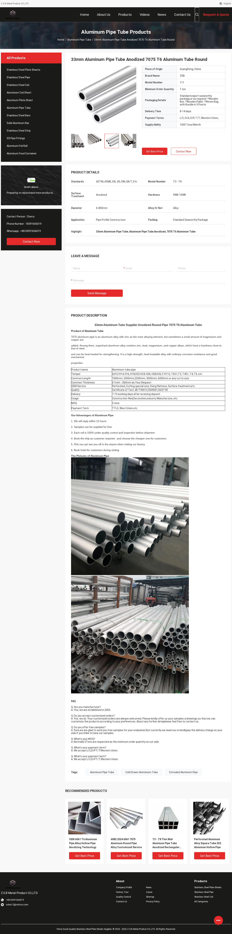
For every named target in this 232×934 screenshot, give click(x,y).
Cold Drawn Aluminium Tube (141, 772)
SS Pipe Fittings (16, 138)
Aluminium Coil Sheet (19, 92)
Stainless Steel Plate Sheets (23, 69)
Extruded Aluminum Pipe (183, 772)
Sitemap (150, 897)
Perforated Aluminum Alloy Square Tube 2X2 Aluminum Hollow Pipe (207, 843)
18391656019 (34, 223)
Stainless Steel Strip (19, 130)
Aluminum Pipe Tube (79, 39)
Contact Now (31, 241)
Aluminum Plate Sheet (20, 100)
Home (60, 39)
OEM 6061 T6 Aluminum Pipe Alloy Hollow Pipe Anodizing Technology (83, 843)
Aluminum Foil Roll (17, 145)
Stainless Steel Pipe (18, 77)
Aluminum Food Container (22, 153)
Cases (149, 892)
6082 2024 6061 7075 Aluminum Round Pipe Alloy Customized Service (126, 843)
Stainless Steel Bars (18, 115)
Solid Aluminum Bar (18, 123)
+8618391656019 (30, 231)
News (149, 887)
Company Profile (124, 887)
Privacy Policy (153, 901)
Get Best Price (154, 151)
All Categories (201, 901)
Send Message (96, 293)
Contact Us (121, 901)
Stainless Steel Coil (18, 85)
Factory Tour (122, 892)
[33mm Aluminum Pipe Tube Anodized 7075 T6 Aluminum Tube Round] (103, 98)
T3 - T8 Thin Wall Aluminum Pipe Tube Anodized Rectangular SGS (165, 843)
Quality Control (123, 897)
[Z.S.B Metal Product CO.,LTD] (12, 14)
